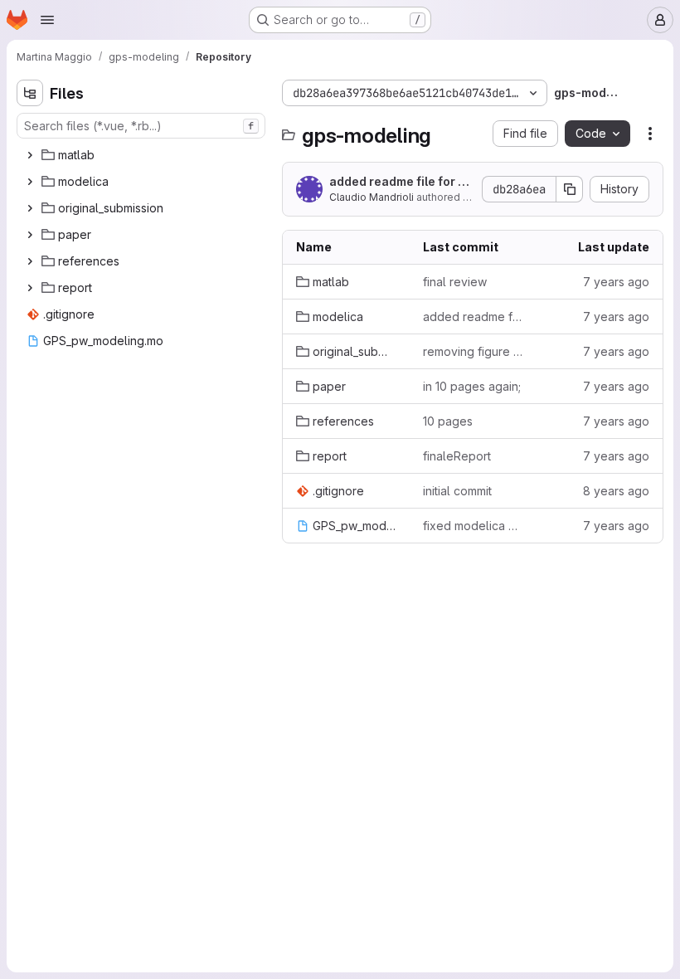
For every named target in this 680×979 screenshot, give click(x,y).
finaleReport (457, 456)
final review (455, 282)
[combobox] (141, 126)
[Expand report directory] (30, 288)
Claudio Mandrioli (371, 197)
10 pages (448, 421)
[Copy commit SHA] (569, 189)
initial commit (457, 491)
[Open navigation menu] (47, 20)
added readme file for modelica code (398, 182)
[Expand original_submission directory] (30, 208)
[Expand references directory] (30, 261)
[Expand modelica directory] (30, 182)
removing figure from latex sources (473, 351)
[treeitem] (142, 155)
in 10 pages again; (472, 386)
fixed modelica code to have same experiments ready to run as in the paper (473, 526)
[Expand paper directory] (30, 235)
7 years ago (616, 282)
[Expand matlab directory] (30, 155)
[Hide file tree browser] (30, 93)
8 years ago (616, 491)
